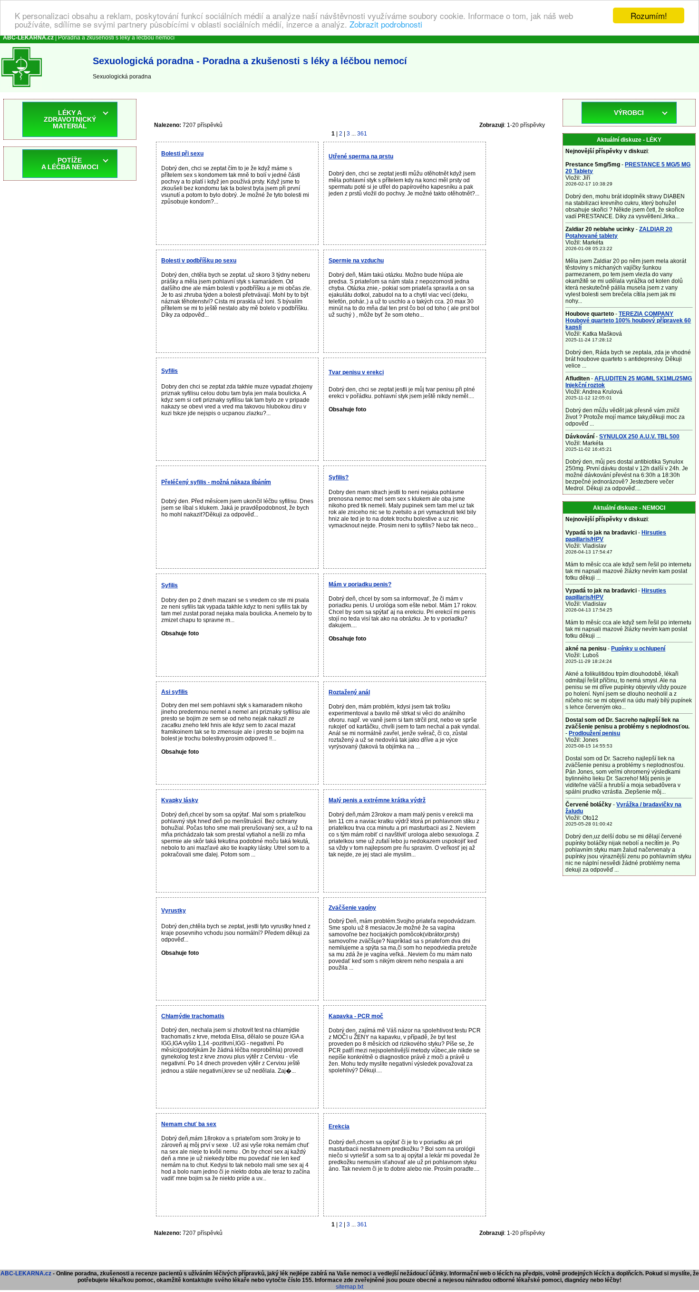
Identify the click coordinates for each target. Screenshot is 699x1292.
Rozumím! (649, 15)
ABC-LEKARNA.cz (25, 1273)
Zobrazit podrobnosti (386, 24)
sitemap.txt (349, 1286)
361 (362, 133)
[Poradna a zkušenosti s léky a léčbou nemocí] (21, 89)
